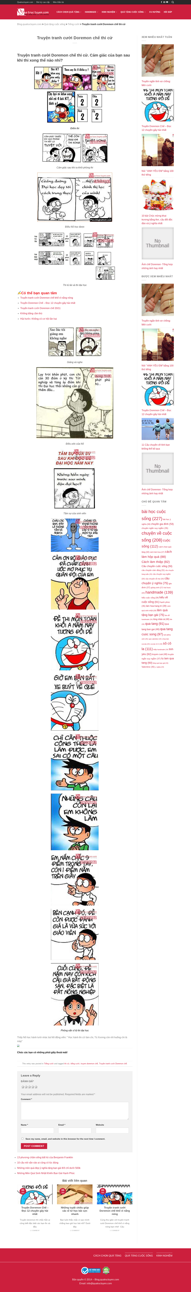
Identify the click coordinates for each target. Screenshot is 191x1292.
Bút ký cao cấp (43, 2)
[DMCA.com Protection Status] (106, 1270)
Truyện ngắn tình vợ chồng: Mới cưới (156, 83)
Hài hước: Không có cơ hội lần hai (38, 319)
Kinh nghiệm (108, 12)
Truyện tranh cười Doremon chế (113, 1063)
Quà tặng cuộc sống (132, 12)
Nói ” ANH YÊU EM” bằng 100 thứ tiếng (158, 173)
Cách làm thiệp (156, 561)
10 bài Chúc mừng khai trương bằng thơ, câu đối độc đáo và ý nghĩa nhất (157, 219)
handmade (159, 592)
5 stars (35, 1087)
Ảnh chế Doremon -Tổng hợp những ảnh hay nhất (157, 266)
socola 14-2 (156, 644)
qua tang (154, 623)
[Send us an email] (164, 2)
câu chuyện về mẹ (154, 579)
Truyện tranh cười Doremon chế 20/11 (40, 308)
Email (61, 1125)
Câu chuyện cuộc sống (157, 566)
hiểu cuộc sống (150, 598)
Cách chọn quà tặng (68, 12)
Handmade (90, 12)
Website (100, 1125)
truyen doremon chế (89, 1063)
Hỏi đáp (168, 12)
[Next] (133, 1211)
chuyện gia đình (162, 524)
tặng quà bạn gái (160, 663)
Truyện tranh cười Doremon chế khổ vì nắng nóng (46, 297)
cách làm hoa (157, 552)
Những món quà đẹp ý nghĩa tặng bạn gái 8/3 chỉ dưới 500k (48, 1168)
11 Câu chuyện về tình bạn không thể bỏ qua (156, 447)
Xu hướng (154, 12)
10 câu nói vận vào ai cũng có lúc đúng (37, 1162)
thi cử (66, 1063)
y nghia (159, 667)
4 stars (32, 1087)
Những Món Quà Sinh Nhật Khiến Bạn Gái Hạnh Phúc (46, 1173)
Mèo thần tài (58, 2)
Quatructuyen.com (25, 2)
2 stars (25, 1087)
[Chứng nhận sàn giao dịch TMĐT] (91, 1270)
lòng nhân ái (161, 619)
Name (24, 1125)
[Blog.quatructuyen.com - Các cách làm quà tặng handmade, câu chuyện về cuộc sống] (32, 12)
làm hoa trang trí (156, 606)
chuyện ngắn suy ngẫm (155, 528)
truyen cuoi (159, 654)
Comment (26, 1099)
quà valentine (155, 639)
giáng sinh (157, 588)
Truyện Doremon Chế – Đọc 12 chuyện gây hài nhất (47, 303)
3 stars (29, 1087)
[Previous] (16, 1211)
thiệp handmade (160, 649)
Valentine (148, 667)
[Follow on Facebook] (161, 2)
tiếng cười (75, 1063)
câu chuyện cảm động (153, 570)
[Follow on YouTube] (167, 2)
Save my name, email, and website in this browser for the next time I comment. (65, 1139)
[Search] (173, 2)
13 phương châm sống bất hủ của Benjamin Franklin (45, 1157)
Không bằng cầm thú (31, 313)
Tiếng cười (49, 1063)
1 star (22, 1087)
